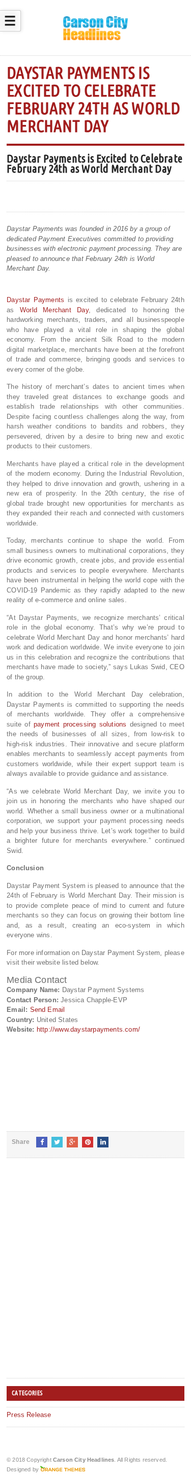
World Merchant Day (54, 310)
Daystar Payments (35, 300)
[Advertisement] (95, 1276)
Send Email (47, 1009)
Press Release (29, 1415)
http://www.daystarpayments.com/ (88, 1029)
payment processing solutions (80, 724)
